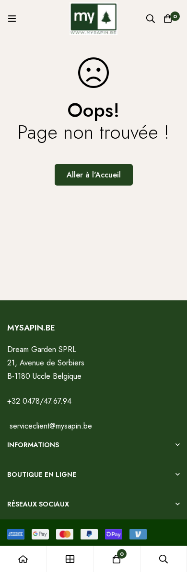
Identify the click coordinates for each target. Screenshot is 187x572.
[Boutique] (70, 559)
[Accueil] (23, 559)
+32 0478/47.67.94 (39, 401)
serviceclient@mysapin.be (49, 425)
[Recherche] (150, 18)
